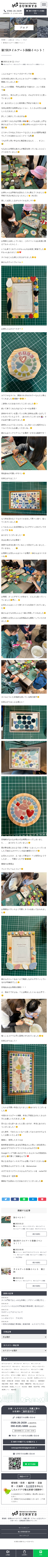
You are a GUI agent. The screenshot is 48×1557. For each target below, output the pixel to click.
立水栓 (25, 1386)
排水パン (34, 1381)
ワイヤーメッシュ (20, 1378)
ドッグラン (6, 1375)
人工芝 (30, 1378)
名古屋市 (30, 1486)
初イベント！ (19, 1217)
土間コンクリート (40, 1378)
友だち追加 (31, 1464)
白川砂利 (5, 1386)
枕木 (11, 1384)
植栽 (22, 1384)
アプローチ (18, 1363)
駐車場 (14, 1389)
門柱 (43, 1386)
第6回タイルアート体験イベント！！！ (27, 1242)
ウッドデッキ (36, 1363)
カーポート (16, 1366)
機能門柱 (28, 1384)
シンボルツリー (7, 1369)
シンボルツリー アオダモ (12, 1318)
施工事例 (5, 1384)
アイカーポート (7, 1363)
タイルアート (8, 64)
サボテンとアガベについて (12, 1312)
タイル (17, 1369)
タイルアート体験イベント (36, 64)
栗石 (17, 1384)
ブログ (17, 62)
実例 (23, 1381)
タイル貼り (30, 1229)
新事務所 (42, 1381)
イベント (19, 1226)
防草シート (6, 1389)
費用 (30, 1386)
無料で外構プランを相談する (36, 12)
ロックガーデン (7, 1378)
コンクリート (27, 1366)
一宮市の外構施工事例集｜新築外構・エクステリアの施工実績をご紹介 (24, 1324)
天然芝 (18, 1381)
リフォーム (40, 1375)
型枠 (4, 1381)
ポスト (25, 1375)
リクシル (32, 1375)
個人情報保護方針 (24, 1532)
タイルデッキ (26, 1372)
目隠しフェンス (15, 1386)
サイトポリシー (24, 1528)
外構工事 (10, 1381)
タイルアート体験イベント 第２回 (29, 1270)
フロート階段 (16, 1375)
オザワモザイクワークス (31, 1252)
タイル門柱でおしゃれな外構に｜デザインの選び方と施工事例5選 (24, 1300)
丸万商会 (19, 1257)
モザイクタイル (41, 1229)
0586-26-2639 (14, 10)
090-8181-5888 (19, 1426)
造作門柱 (37, 1386)
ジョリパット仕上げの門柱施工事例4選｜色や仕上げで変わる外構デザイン (24, 1306)
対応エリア (24, 1476)
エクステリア (7, 1366)
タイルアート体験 (20, 64)
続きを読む (36, 1234)
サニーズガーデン (29, 1226)
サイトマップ (24, 1536)
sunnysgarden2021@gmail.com (23, 1447)
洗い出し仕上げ (39, 1384)
